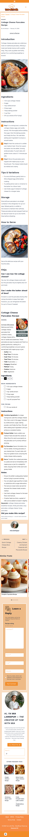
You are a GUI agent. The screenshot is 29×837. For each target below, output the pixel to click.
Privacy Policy (20, 817)
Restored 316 (14, 828)
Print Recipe (22, 335)
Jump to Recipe (14, 33)
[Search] (6, 754)
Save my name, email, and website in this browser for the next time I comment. (14, 677)
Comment (9, 629)
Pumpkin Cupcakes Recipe (9, 594)
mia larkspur (6, 28)
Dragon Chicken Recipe (7, 778)
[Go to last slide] (2, 579)
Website (8, 671)
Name (8, 655)
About (7, 817)
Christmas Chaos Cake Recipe (8, 798)
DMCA (12, 817)
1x (5, 378)
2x (8, 378)
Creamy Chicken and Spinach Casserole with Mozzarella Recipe (21, 545)
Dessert (3, 19)
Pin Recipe (22, 332)
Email (8, 663)
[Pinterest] (14, 1)
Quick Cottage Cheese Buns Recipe (6, 543)
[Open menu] (25, 7)
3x (11, 378)
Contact (19, 820)
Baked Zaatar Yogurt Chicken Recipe (20, 778)
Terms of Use (11, 820)
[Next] (27, 579)
